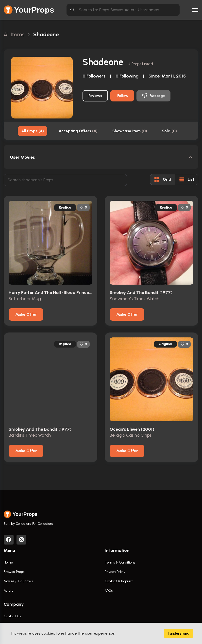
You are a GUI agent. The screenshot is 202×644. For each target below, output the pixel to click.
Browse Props (14, 572)
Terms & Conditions (120, 562)
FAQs (109, 590)
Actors (8, 590)
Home (8, 562)
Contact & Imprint (119, 581)
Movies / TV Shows (18, 581)
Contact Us (12, 616)
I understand (178, 633)
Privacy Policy (115, 572)
